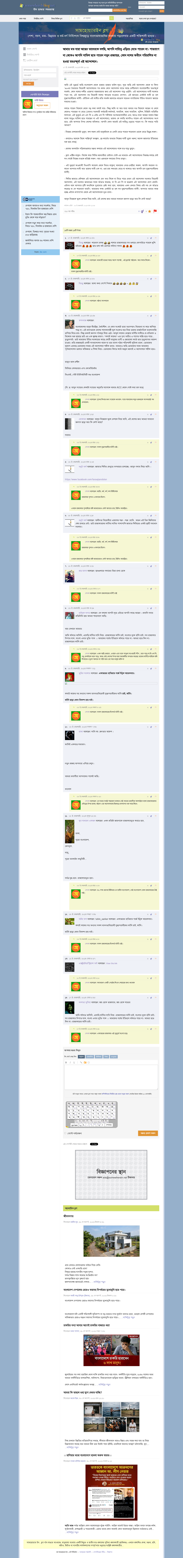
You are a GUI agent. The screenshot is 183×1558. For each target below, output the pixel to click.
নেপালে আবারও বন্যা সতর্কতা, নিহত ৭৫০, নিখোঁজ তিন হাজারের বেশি (40, 207)
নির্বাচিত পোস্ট (38, 19)
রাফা (81, 731)
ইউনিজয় (98, 1057)
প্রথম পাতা (22, 19)
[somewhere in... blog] (37, 7)
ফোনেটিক (90, 1057)
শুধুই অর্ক (83, 466)
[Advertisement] (40, 156)
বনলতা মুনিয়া (85, 1002)
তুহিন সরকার (84, 673)
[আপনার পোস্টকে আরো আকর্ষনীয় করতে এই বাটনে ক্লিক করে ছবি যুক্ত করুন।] (85, 1062)
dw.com (43, 252)
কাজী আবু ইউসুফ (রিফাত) (80, 1295)
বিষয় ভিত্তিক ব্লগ (56, 19)
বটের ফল (83, 919)
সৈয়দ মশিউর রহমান (78, 1461)
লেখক (87, 260)
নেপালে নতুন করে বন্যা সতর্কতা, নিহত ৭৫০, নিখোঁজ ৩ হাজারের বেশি (40, 224)
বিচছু (81, 242)
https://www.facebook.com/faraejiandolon (86, 479)
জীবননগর (68, 1216)
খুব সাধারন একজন (87, 820)
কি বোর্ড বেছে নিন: (70, 1056)
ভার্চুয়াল (81, 1057)
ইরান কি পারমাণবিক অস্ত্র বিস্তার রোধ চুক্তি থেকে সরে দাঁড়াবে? (41, 216)
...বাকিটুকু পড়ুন (98, 1282)
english (113, 1057)
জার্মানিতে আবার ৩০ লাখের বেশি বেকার (39, 242)
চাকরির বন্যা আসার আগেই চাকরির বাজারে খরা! (87, 1325)
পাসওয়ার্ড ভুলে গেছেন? (145, 11)
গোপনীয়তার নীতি (99, 1552)
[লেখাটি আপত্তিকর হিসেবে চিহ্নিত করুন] (155, 211)
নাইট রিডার (39, 100)
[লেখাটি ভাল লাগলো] (142, 211)
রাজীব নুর (74, 1222)
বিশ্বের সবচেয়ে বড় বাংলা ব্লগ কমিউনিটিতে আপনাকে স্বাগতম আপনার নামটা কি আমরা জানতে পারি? (105, 4)
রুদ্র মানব (83, 570)
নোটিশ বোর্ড (32, 60)
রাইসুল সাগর (84, 613)
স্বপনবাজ (82, 320)
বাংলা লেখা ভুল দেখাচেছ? (147, 19)
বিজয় (106, 1057)
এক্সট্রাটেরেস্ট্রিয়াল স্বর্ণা (88, 963)
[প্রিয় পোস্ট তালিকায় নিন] (149, 211)
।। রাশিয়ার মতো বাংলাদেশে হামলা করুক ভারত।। (87, 1455)
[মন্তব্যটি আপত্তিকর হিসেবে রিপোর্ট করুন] (155, 238)
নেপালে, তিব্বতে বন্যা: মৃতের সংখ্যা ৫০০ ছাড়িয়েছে (39, 233)
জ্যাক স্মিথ (74, 1398)
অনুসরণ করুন (42, 105)
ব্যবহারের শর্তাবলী (85, 1552)
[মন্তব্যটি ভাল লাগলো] (151, 238)
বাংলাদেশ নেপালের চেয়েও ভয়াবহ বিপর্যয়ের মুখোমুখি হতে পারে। (95, 1289)
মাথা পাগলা (75, 1331)
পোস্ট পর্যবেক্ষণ (74, 1133)
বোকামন (82, 419)
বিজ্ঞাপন (109, 1552)
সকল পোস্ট (32, 49)
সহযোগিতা (129, 19)
